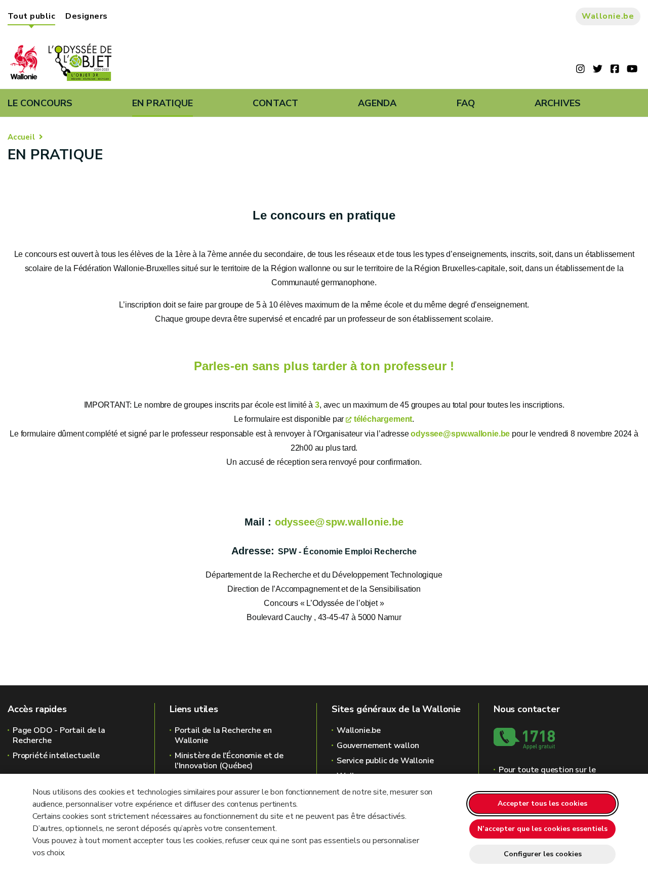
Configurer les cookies (543, 854)
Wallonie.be (608, 16)
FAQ (466, 103)
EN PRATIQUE (162, 103)
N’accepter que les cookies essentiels (542, 829)
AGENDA (377, 103)
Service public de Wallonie (385, 761)
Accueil (21, 137)
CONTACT (275, 103)
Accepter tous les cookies (542, 803)
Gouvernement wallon (378, 745)
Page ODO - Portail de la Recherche (59, 735)
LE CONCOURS (40, 103)
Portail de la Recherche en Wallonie (223, 735)
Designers (86, 16)
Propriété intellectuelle (56, 756)
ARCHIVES (558, 103)
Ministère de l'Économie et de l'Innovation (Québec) (229, 761)
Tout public (31, 16)
